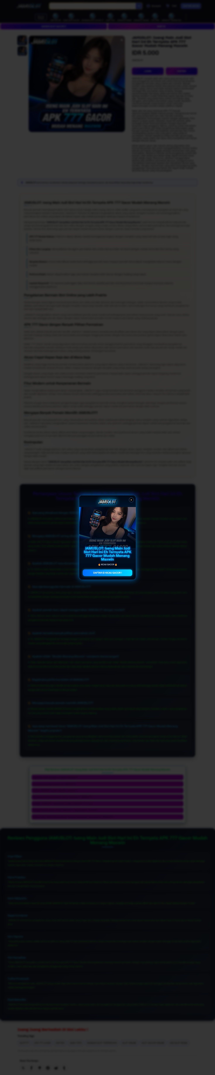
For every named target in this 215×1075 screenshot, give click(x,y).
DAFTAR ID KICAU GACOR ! (107, 573)
